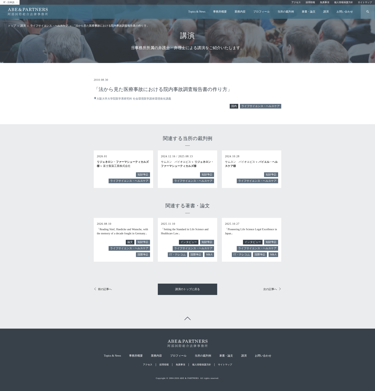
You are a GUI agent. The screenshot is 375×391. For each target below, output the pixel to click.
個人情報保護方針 (343, 2)
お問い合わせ (345, 11)
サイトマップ (365, 2)
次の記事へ (270, 289)
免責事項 (324, 2)
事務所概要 (220, 11)
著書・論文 (308, 11)
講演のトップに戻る (187, 289)
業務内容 (240, 11)
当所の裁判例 (286, 11)
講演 (326, 11)
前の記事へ (105, 289)
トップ (12, 25)
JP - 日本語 (10, 2)
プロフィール (261, 11)
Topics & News (196, 11)
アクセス (296, 2)
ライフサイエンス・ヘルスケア (49, 25)
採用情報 (310, 2)
